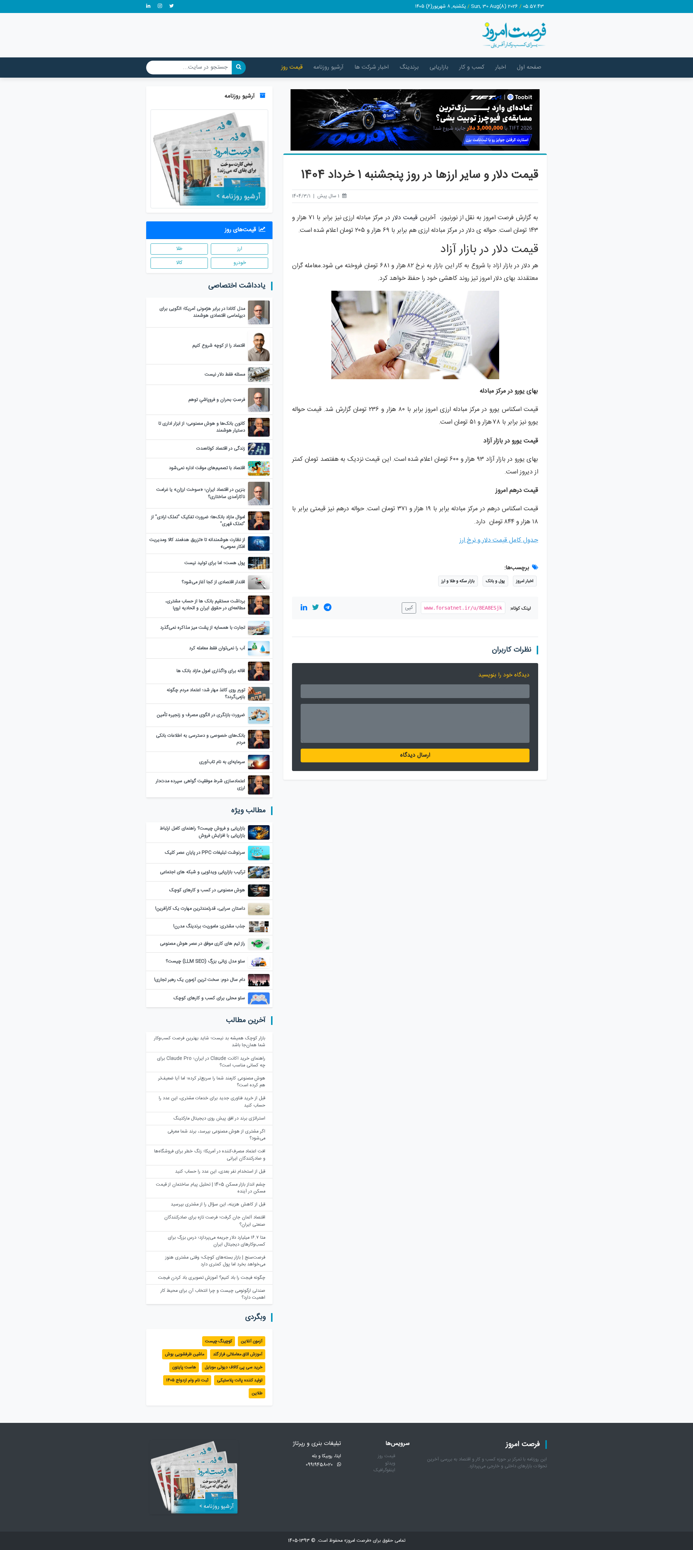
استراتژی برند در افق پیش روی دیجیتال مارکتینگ (219, 1118)
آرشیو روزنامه (328, 67)
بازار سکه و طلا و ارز (458, 581)
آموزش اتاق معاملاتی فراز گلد (237, 1354)
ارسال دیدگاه (415, 755)
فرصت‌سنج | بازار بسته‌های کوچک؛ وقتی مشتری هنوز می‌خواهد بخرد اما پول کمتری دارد (215, 1261)
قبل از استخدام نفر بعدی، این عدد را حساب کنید (220, 1172)
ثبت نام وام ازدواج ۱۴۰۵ (187, 1380)
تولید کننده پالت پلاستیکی (239, 1380)
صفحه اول (529, 67)
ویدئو (390, 1463)
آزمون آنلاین (251, 1341)
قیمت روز (291, 67)
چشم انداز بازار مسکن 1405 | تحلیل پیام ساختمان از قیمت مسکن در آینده (210, 1188)
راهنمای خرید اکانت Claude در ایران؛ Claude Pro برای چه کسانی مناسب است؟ (211, 1062)
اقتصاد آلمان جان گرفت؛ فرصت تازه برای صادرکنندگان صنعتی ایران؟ (214, 1221)
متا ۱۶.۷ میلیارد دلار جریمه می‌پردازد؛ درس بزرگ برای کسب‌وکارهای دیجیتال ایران (216, 1241)
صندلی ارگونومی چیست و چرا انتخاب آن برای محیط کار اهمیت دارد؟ (213, 1294)
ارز (239, 248)
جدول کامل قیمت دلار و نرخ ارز (498, 540)
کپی (409, 607)
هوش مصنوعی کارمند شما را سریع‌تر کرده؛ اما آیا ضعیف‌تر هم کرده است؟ (211, 1082)
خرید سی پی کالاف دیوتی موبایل (233, 1367)
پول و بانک (495, 581)
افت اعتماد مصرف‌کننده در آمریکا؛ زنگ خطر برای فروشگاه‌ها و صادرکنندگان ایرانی (209, 1155)
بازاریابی (439, 67)
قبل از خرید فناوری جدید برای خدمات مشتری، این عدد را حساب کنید (212, 1102)
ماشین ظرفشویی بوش (184, 1354)
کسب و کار (471, 67)
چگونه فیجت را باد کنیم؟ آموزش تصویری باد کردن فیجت (211, 1278)
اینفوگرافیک (384, 1470)
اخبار (500, 67)
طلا (179, 248)
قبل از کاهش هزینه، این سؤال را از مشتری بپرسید (218, 1204)
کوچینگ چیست (218, 1341)
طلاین (257, 1393)
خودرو (240, 263)
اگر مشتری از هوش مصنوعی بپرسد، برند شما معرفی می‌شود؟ (216, 1135)
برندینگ (409, 67)
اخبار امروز (524, 581)
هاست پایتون (184, 1367)
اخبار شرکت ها (371, 67)
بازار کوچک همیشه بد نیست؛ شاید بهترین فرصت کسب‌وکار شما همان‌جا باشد (209, 1042)
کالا (179, 263)
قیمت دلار (405, 218)
